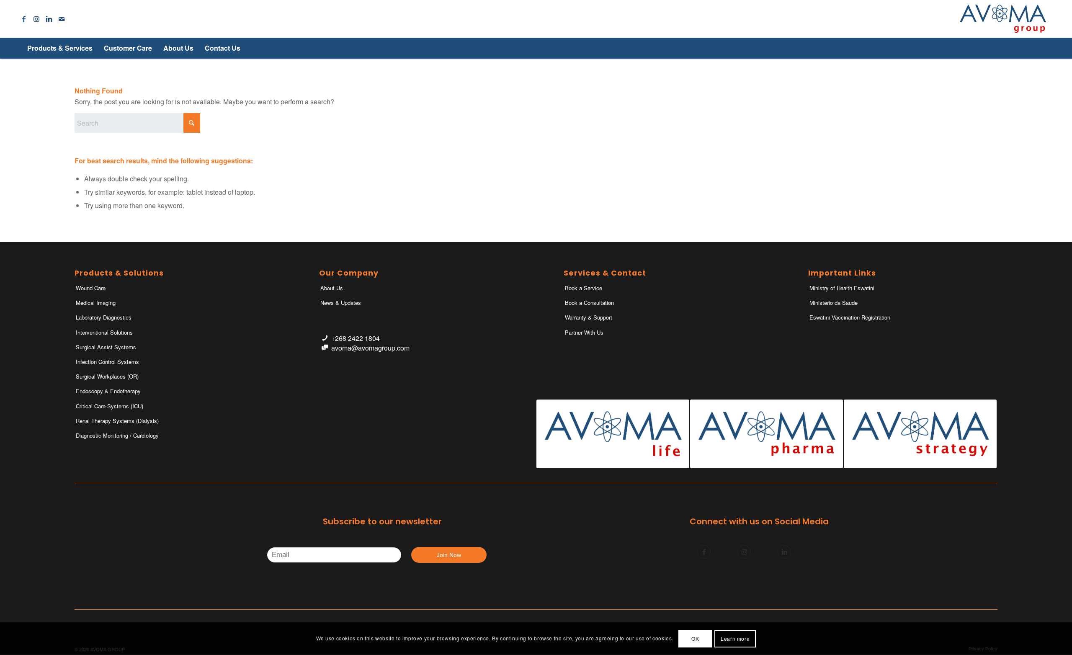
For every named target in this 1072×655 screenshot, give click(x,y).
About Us (331, 288)
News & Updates (340, 303)
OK (695, 638)
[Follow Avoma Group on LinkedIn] (784, 552)
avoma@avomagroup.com (370, 348)
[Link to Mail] (61, 19)
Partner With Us (584, 332)
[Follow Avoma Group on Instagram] (744, 552)
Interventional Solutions (104, 332)
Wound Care (91, 288)
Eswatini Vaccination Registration (849, 317)
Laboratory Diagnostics (103, 317)
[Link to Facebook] (24, 19)
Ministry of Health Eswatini (841, 288)
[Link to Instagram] (36, 19)
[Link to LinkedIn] (49, 19)
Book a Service (583, 288)
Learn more (735, 638)
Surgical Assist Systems (106, 347)
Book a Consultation (589, 303)
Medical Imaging (96, 303)
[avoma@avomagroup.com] (325, 348)
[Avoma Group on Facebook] (704, 552)
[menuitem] (59, 48)
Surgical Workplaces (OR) (107, 376)
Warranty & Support (588, 317)
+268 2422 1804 (355, 338)
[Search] (1032, 48)
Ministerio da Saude (833, 303)
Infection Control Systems (107, 362)
